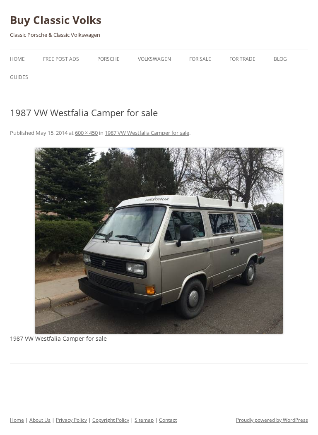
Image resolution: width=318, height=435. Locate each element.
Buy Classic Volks (55, 19)
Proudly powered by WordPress (272, 419)
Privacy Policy (71, 419)
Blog (280, 58)
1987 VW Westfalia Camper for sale (147, 132)
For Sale (200, 58)
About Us (40, 419)
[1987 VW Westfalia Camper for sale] (159, 241)
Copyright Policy (110, 419)
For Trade (242, 58)
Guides (19, 77)
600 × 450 (86, 132)
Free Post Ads (61, 58)
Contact (168, 419)
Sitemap (144, 419)
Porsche (108, 58)
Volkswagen (154, 58)
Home (17, 58)
